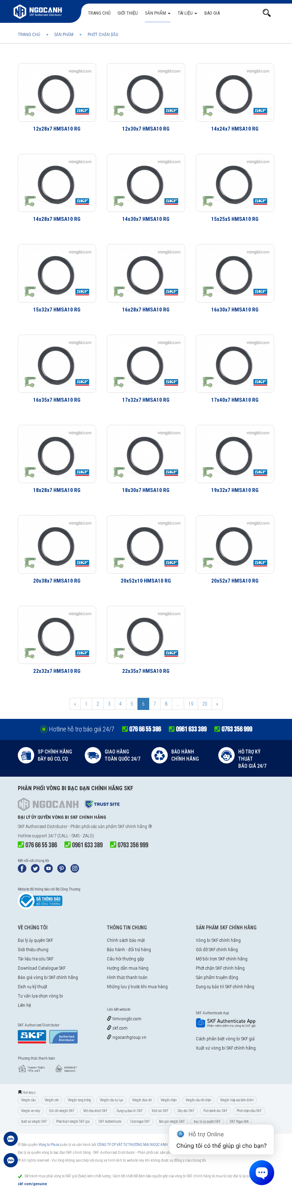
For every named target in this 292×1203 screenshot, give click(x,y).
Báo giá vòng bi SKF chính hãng (48, 977)
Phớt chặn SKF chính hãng (220, 968)
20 (204, 704)
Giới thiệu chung (33, 949)
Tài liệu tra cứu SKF (35, 958)
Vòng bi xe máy (30, 1111)
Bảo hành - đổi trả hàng (129, 949)
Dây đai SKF (185, 1111)
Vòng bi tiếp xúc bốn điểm (237, 1100)
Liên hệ (24, 1005)
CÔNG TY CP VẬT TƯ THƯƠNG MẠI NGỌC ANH (132, 1144)
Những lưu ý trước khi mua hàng (137, 986)
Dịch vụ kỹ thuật (32, 986)
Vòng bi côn (52, 1100)
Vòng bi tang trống (79, 1100)
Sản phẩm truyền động (217, 977)
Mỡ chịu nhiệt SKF (95, 1111)
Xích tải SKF (160, 1111)
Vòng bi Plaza (48, 1144)
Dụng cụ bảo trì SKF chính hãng (225, 986)
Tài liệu (186, 13)
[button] (266, 13)
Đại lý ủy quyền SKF (35, 940)
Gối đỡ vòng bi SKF (61, 1111)
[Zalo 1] (11, 1142)
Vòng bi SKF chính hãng (218, 940)
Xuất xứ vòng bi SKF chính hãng (226, 1048)
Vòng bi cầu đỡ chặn (198, 1100)
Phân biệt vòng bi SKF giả (73, 1121)
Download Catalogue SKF (42, 968)
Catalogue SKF (140, 1121)
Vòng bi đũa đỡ (142, 1100)
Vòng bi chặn (169, 1100)
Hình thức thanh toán (127, 977)
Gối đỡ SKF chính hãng (217, 949)
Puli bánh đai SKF (215, 1111)
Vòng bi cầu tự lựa (111, 1100)
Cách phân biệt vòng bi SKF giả (225, 1038)
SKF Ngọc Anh (239, 1121)
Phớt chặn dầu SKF (249, 1111)
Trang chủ (99, 13)
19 (190, 704)
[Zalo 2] (11, 1163)
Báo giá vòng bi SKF (172, 1121)
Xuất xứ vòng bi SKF (34, 1121)
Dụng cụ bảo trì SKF (129, 1111)
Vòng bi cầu (28, 1100)
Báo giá (212, 13)
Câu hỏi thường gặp (125, 958)
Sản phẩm (156, 13)
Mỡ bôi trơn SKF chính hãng (221, 958)
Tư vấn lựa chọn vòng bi (40, 996)
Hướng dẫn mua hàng (127, 968)
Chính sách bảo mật (126, 940)
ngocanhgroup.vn (128, 1037)
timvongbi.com (126, 1018)
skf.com (119, 1028)
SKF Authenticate (110, 1121)
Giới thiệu (128, 13)
